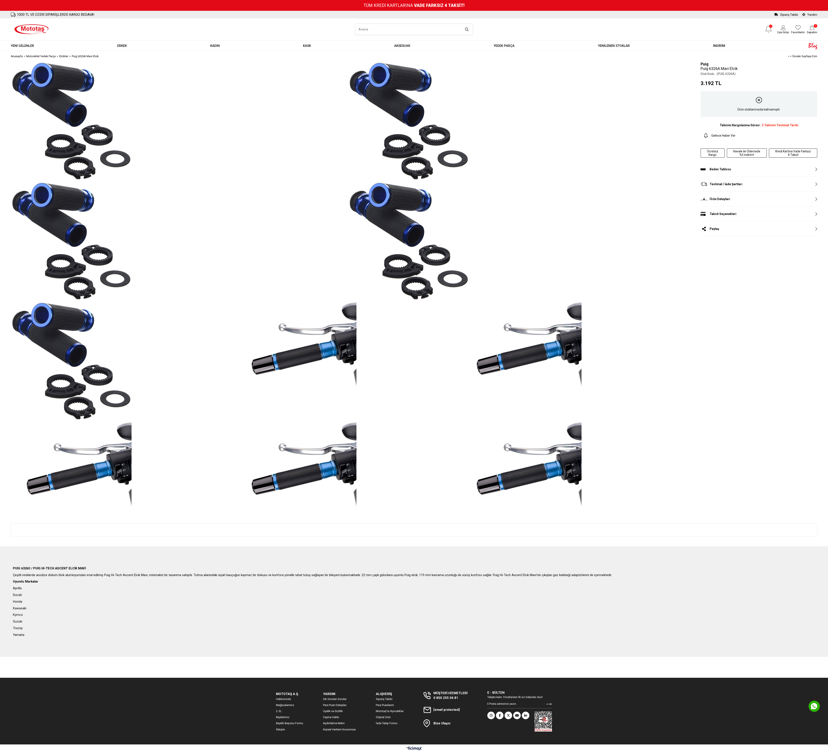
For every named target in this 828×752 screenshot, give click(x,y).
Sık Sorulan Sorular (335, 699)
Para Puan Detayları (335, 705)
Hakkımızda (283, 699)
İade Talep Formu (386, 723)
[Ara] (467, 29)
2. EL (279, 711)
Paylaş (714, 229)
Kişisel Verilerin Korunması (339, 729)
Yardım (812, 14)
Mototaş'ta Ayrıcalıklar (390, 711)
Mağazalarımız (285, 705)
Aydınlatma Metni (334, 723)
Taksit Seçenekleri (723, 214)
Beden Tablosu (720, 169)
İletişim (280, 729)
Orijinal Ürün (383, 717)
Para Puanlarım (385, 705)
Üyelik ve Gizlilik (333, 711)
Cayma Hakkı (331, 717)
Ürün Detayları (720, 199)
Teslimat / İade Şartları (726, 184)
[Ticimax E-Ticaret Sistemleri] (414, 749)
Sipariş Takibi (789, 14)
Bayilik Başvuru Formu (289, 723)
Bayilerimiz (282, 717)
